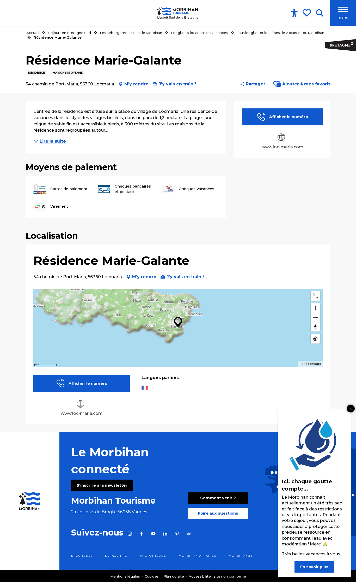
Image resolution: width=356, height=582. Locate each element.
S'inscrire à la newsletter (102, 485)
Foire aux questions (218, 513)
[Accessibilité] (294, 13)
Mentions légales (125, 576)
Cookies (152, 576)
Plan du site (174, 576)
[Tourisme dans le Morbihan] (178, 13)
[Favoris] (307, 12)
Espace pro (116, 555)
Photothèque (153, 555)
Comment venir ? (218, 498)
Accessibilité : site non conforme (217, 576)
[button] (319, 13)
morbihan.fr (241, 555)
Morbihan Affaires (197, 555)
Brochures (82, 555)
